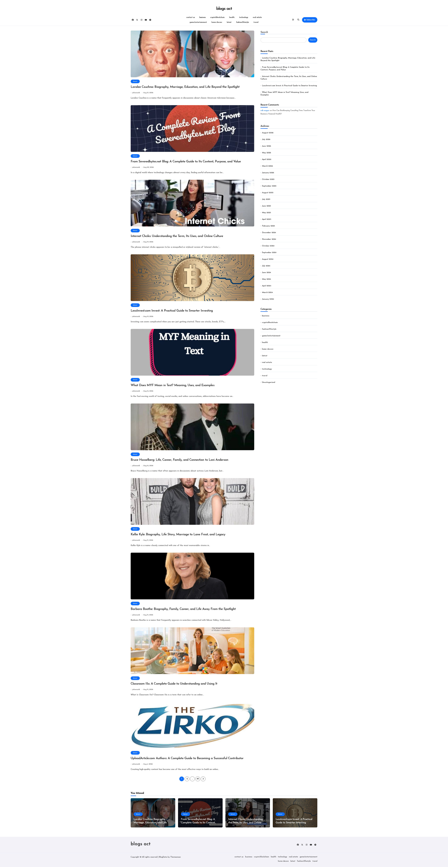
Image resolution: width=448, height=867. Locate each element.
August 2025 (267, 193)
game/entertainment (198, 22)
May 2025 (266, 213)
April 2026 (266, 159)
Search (264, 32)
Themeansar (175, 857)
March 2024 (267, 292)
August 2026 (267, 133)
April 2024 (266, 286)
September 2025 (269, 186)
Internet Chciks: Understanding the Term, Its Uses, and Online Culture (177, 236)
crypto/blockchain (217, 17)
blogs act (224, 9)
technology (243, 17)
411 (198, 779)
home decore (217, 22)
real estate (257, 17)
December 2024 (269, 233)
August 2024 (267, 259)
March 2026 (267, 166)
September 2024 (269, 253)
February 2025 (268, 226)
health (231, 17)
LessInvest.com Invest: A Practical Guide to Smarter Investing (172, 310)
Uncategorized (268, 382)
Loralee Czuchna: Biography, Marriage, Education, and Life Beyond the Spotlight (185, 87)
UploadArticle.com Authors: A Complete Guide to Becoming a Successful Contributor (187, 758)
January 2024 (268, 299)
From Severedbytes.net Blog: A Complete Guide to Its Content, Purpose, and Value (186, 161)
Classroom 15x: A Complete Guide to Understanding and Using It (174, 683)
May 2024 (266, 279)
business (202, 17)
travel (256, 22)
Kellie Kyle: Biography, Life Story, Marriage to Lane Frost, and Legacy (178, 534)
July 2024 (266, 266)
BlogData (163, 857)
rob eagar (265, 110)
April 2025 (266, 219)
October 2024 (268, 246)
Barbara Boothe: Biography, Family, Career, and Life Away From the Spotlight (183, 609)
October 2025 (268, 179)
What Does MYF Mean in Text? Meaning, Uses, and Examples (172, 385)
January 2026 (268, 173)
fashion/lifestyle (242, 22)
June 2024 (266, 272)
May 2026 (266, 153)
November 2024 (269, 239)
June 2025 (266, 206)
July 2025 (266, 199)
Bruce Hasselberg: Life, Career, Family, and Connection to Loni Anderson (179, 460)
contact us (190, 17)
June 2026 (266, 146)
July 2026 (266, 139)
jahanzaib (136, 93)
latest (229, 22)
